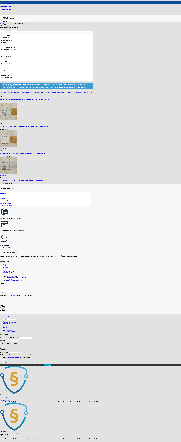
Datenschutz (5, 269)
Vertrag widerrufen (7, 273)
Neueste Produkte (7, 17)
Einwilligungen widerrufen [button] (12, 279)
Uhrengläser (4, 58)
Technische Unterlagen (8, 18)
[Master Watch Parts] (5, 9)
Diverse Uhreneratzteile (8, 40)
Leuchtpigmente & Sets (7, 51)
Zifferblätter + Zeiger (7, 75)
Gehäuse (3, 44)
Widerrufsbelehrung (7, 272)
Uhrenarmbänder (6, 56)
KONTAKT (5, 20)
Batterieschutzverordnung (8, 271)
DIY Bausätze (4, 42)
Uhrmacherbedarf (6, 63)
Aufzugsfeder (5, 37)
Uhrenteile (4, 61)
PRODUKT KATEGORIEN (9, 16)
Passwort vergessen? (5, 346)
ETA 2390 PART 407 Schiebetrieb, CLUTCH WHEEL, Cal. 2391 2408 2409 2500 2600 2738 (25, 99)
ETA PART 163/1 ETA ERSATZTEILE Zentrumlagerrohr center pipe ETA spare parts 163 (24, 126)
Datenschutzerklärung (13, 295)
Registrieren (3, 359)
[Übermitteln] (3, 321)
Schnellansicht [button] (3, 94)
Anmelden (15, 343)
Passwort (2, 340)
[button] (4, 24)
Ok (3, 440)
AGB (8, 247)
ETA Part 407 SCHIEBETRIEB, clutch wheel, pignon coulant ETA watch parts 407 (22, 180)
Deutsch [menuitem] (9, 3)
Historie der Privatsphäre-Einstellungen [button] (16, 277)
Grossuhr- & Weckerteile (8, 47)
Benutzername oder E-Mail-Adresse (9, 337)
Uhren (3, 54)
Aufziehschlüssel (6, 35)
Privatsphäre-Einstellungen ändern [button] (14, 280)
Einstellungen (47, 365)
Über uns (5, 21)
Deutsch (5, 1)
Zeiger (3, 70)
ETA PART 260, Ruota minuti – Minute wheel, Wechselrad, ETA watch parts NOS (22, 153)
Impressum (5, 267)
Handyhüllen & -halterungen (9, 49)
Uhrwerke (4, 68)
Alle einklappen (46, 33)
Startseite (5, 264)
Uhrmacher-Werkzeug (7, 65)
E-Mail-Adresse (4, 352)
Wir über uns (6, 265)
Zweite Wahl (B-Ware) (7, 77)
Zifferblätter (5, 72)
